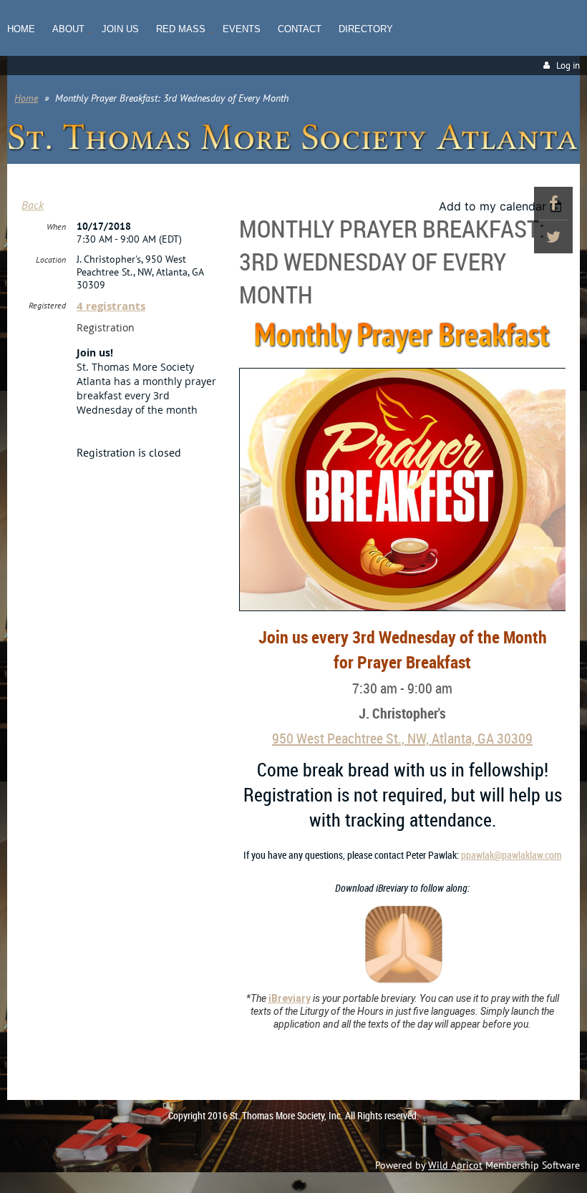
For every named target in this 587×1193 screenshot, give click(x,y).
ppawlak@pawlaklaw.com (511, 855)
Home (26, 98)
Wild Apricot (455, 1165)
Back (32, 205)
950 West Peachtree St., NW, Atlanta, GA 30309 (402, 738)
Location (51, 259)
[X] (553, 236)
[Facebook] (553, 203)
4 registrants (111, 305)
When (56, 226)
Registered (47, 305)
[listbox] (502, 206)
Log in (568, 65)
